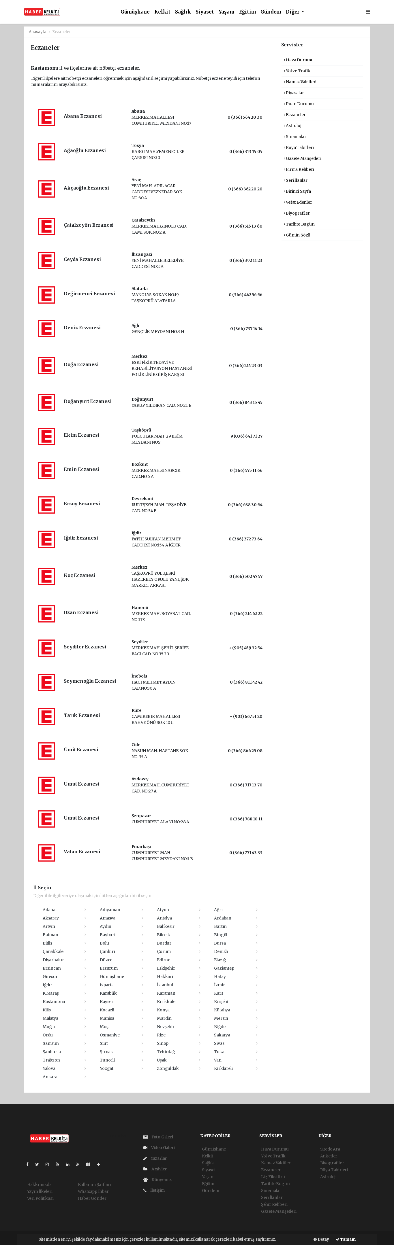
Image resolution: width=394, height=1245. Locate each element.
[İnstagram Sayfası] (50, 1164)
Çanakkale (53, 951)
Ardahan (222, 918)
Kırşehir (222, 1001)
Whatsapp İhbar (93, 1191)
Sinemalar (271, 1190)
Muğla (49, 1026)
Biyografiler (297, 213)
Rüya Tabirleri (299, 147)
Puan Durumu (299, 103)
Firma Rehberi (299, 169)
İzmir (219, 984)
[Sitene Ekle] (101, 1164)
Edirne (163, 959)
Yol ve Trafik (297, 70)
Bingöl (220, 934)
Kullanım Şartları (94, 1184)
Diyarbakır (53, 959)
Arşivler (159, 1169)
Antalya (164, 918)
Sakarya (222, 1035)
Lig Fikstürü (273, 1176)
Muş (104, 1026)
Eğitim (247, 12)
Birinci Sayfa (298, 191)
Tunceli (107, 1060)
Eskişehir (166, 968)
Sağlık (183, 12)
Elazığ (220, 959)
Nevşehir (165, 1026)
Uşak (161, 1060)
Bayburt (108, 934)
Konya (163, 1010)
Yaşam (226, 12)
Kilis (47, 1010)
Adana (49, 909)
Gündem (270, 12)
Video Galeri (162, 1147)
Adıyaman (110, 909)
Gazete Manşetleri (303, 158)
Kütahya (222, 1010)
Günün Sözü (297, 235)
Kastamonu (54, 1001)
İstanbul (165, 984)
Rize (161, 1035)
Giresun (51, 976)
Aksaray (51, 918)
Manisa (107, 1018)
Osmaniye (109, 1035)
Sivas (219, 1043)
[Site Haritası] (90, 1164)
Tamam (347, 1239)
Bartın (220, 926)
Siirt (104, 1043)
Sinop (162, 1043)
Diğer (293, 12)
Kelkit (162, 12)
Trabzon (51, 1060)
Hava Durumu (299, 60)
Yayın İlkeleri (39, 1191)
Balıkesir (165, 926)
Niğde (219, 1026)
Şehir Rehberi (274, 1204)
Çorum (164, 951)
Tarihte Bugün (299, 224)
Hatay (220, 976)
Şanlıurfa (52, 1051)
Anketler (328, 1156)
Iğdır (47, 984)
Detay (323, 1239)
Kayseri (107, 1001)
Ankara (50, 1076)
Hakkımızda (39, 1184)
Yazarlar (158, 1158)
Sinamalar (295, 136)
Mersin (221, 1018)
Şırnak (106, 1051)
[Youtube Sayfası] (60, 1164)
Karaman (166, 993)
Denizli (221, 951)
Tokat (220, 1051)
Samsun (51, 1043)
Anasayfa (38, 31)
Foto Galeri (162, 1137)
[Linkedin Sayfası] (70, 1164)
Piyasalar (294, 92)
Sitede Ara (330, 1149)
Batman (50, 934)
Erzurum (109, 968)
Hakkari (165, 976)
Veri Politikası (40, 1198)
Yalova (49, 1068)
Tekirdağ (166, 1051)
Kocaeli (107, 1010)
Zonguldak (168, 1068)
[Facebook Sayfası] (29, 1164)
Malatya (50, 1018)
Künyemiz (161, 1179)
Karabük (108, 993)
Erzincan (52, 968)
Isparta (107, 984)
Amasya (107, 918)
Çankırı (107, 951)
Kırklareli (223, 1068)
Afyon (163, 909)
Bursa (220, 943)
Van (217, 1060)
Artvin (49, 926)
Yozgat (106, 1068)
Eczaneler (295, 114)
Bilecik (163, 934)
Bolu (104, 943)
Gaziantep (224, 968)
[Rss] (80, 1164)
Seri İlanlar (296, 180)
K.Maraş (51, 993)
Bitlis (47, 943)
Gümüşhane (135, 12)
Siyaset (205, 12)
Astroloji (293, 125)
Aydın (105, 926)
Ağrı (218, 909)
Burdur (164, 943)
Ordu (48, 1035)
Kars (218, 993)
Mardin (164, 1018)
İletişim (157, 1190)
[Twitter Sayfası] (39, 1164)
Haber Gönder (92, 1198)
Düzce (106, 959)
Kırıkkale (166, 1001)
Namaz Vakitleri (300, 81)
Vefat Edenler (298, 202)
